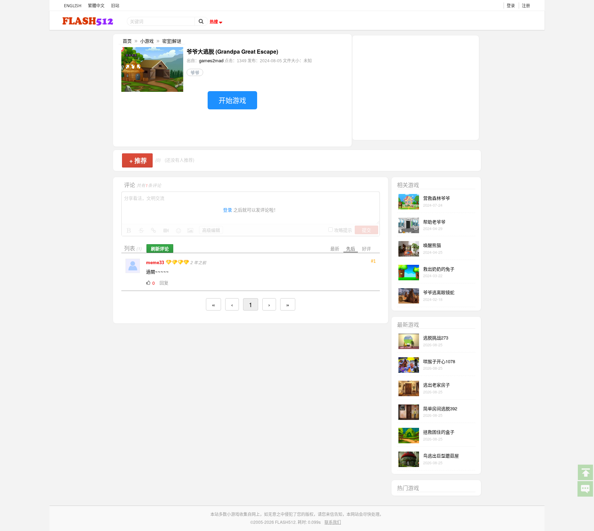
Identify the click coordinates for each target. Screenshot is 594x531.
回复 (164, 282)
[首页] (88, 21)
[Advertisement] (415, 87)
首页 (127, 40)
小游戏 (147, 40)
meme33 (155, 262)
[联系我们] (585, 488)
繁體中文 (96, 6)
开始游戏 (232, 100)
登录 (511, 6)
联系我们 (332, 522)
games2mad (211, 60)
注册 (526, 6)
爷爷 (194, 72)
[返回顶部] (585, 472)
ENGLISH (72, 6)
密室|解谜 (171, 40)
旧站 (115, 6)
